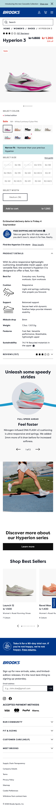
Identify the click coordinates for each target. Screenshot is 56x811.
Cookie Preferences (10, 791)
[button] (28, 74)
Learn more (28, 546)
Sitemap (6, 785)
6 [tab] (28, 626)
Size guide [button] (49, 158)
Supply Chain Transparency (14, 763)
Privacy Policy (8, 780)
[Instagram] (4, 698)
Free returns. (29, 649)
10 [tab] (34, 626)
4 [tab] (25, 626)
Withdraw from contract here (15, 796)
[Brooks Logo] (28, 663)
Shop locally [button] (38, 244)
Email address (8, 684)
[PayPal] (26, 710)
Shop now (44, 4)
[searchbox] (30, 22)
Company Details (10, 769)
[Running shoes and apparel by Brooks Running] (11, 12)
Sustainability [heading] (10, 342)
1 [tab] (21, 626)
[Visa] (7, 710)
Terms (5, 774)
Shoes (31, 28)
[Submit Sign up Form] (50, 688)
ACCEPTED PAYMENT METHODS (21, 704)
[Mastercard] (16, 710)
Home (6, 28)
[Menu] (52, 12)
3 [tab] (24, 626)
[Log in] (39, 12)
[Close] (52, 4)
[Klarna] (36, 710)
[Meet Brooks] (28, 748)
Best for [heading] (7, 276)
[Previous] (18, 449)
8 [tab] (31, 626)
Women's (19, 28)
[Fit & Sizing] (28, 730)
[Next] (37, 449)
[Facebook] (10, 698)
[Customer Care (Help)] (28, 739)
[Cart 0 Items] (45, 12)
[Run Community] (28, 722)
